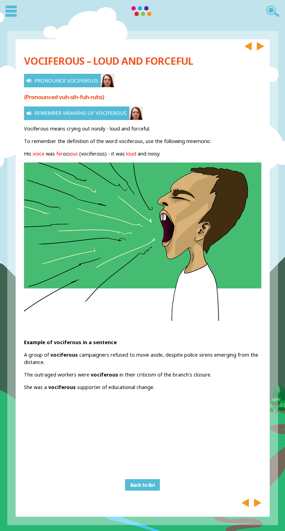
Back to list (142, 485)
